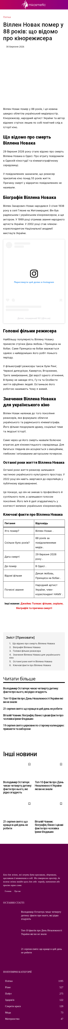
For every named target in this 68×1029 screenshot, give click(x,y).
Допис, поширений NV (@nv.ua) (34, 318)
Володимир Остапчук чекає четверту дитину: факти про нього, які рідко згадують (30, 690)
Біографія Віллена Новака (26, 647)
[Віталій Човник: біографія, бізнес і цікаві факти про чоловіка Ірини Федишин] (50, 809)
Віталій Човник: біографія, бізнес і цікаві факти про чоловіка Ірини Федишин (49, 826)
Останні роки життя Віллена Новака (32, 661)
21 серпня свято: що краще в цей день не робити (32, 708)
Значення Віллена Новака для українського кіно (34, 656)
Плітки (7, 17)
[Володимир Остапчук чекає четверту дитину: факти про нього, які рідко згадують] (18, 769)
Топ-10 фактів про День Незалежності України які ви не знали (49, 785)
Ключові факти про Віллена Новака (32, 665)
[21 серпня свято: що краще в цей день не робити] (18, 809)
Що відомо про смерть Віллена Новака (33, 643)
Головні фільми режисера (27, 650)
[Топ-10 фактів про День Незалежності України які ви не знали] (50, 769)
